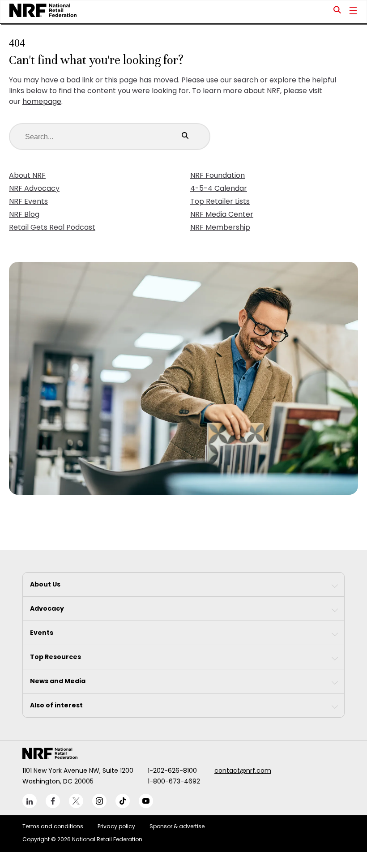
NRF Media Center (221, 214)
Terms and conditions (52, 826)
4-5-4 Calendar (218, 188)
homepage (41, 101)
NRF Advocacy (34, 188)
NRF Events (28, 201)
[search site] (337, 11)
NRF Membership (220, 227)
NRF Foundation (217, 175)
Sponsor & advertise (177, 826)
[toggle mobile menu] (353, 11)
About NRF (27, 175)
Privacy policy (116, 826)
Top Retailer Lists (220, 201)
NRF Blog (24, 214)
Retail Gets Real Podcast (52, 227)
